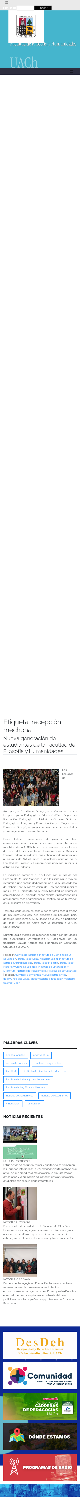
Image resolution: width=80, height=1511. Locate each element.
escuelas (23, 978)
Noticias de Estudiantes (61, 970)
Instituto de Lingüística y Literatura (25, 1087)
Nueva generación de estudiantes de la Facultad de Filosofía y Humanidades (39, 744)
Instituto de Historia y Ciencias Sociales (28, 1079)
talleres (7, 982)
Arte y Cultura (41, 1055)
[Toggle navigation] (6, 2)
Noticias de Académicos (31, 970)
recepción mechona (63, 978)
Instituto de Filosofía (46, 962)
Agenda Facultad (15, 1055)
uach (17, 982)
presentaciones (40, 978)
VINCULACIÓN (34, 1103)
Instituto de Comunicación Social (38, 958)
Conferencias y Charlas (47, 1063)
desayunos (10, 978)
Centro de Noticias (26, 954)
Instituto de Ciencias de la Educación (45, 1071)
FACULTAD (11, 1071)
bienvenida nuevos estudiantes (46, 974)
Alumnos (20, 974)
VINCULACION (13, 1103)
